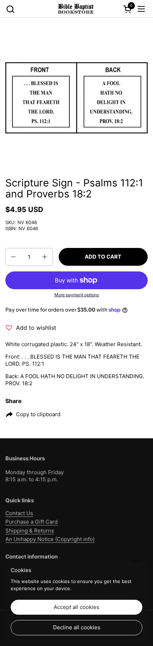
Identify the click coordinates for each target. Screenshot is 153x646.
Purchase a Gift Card (31, 521)
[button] (10, 9)
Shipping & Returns (29, 530)
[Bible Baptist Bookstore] (75, 9)
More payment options (76, 294)
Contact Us (19, 513)
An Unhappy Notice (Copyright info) (50, 539)
